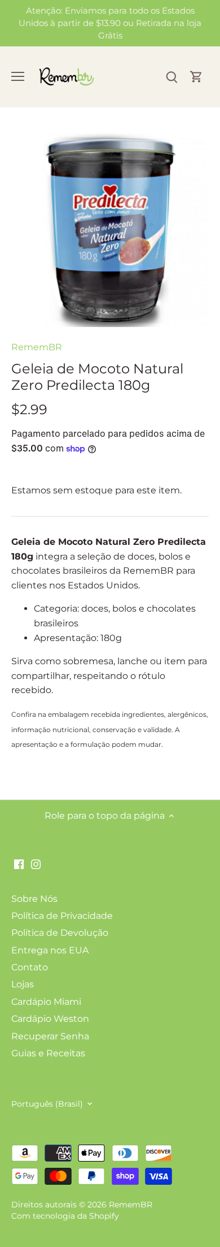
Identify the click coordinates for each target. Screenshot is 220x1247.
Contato (29, 967)
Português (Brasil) (47, 1104)
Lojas (22, 984)
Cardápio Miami (46, 1001)
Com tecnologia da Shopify (65, 1216)
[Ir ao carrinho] (196, 76)
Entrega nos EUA (50, 950)
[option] (110, 228)
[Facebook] (19, 863)
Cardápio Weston (50, 1018)
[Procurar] (171, 76)
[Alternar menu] (17, 76)
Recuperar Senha (50, 1036)
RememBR (36, 347)
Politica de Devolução (59, 932)
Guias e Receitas (48, 1053)
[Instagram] (36, 863)
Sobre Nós (34, 898)
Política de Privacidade (62, 915)
